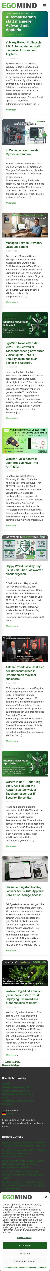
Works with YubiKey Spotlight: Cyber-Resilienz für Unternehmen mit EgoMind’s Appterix (22, 1174)
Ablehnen (25, 1253)
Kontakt (6, 1084)
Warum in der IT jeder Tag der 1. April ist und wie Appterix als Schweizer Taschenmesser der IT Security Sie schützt (23, 789)
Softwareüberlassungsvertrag (17, 1094)
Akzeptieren (25, 1245)
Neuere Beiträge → (12, 1065)
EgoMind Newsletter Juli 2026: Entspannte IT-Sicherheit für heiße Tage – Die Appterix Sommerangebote (23, 1185)
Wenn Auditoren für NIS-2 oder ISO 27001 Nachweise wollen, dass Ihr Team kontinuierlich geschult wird (23, 1164)
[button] (45, 1197)
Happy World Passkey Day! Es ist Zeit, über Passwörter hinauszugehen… (24, 570)
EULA (5, 1097)
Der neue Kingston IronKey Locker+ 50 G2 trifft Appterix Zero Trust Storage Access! (25, 891)
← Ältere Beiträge (11, 1061)
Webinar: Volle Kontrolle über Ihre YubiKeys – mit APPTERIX (22, 462)
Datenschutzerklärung (27, 1267)
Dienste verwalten (24, 1238)
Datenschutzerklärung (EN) (16, 1090)
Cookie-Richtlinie (10, 1267)
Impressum (42, 1267)
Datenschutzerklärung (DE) (16, 1087)
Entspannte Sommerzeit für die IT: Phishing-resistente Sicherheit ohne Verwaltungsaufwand (24, 1153)
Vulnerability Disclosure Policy (18, 1100)
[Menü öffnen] (44, 5)
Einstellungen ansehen (25, 1261)
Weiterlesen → (12, 109)
